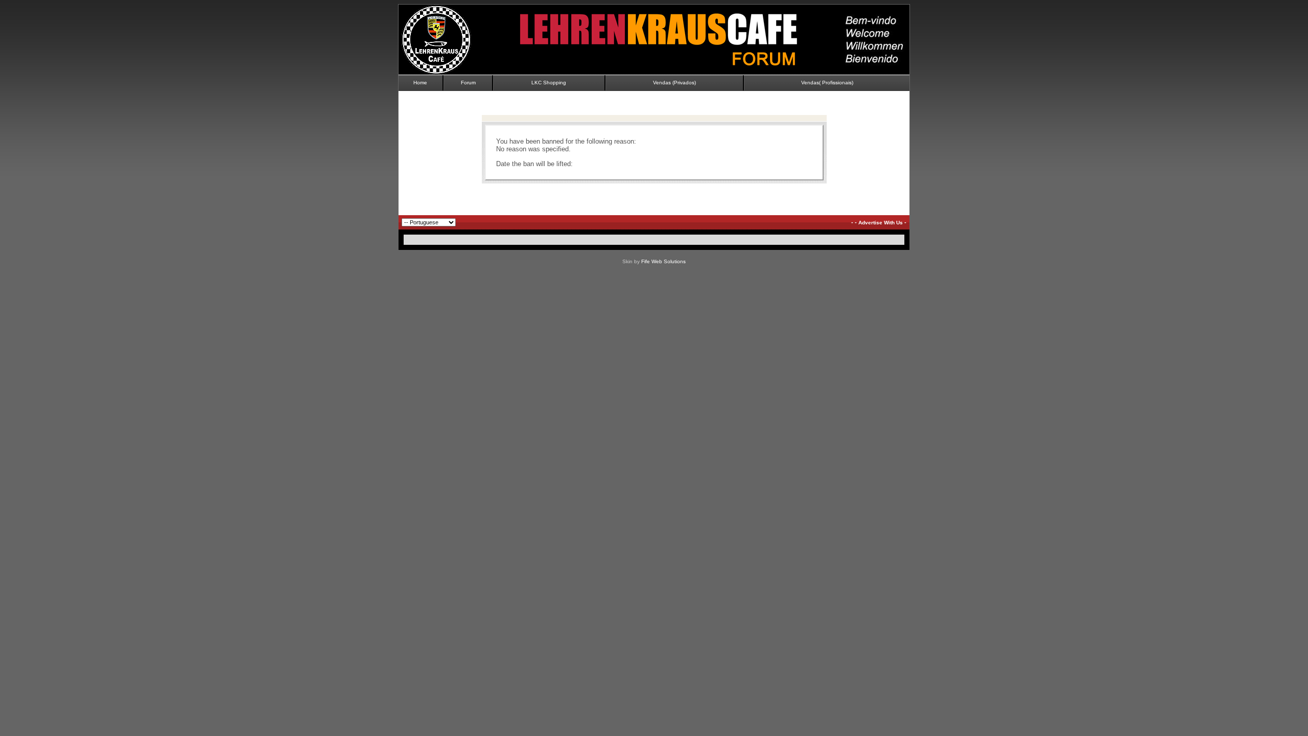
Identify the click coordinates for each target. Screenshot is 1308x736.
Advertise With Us (880, 222)
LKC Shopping (548, 82)
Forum (468, 82)
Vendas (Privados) (674, 82)
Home (420, 82)
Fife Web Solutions (663, 261)
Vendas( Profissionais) (827, 82)
